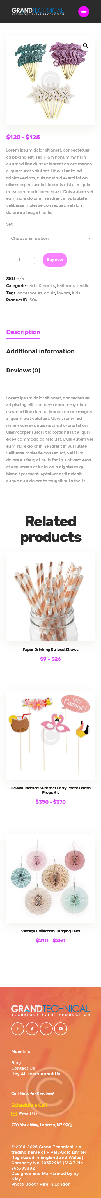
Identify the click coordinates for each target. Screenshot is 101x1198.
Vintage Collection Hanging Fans (50, 931)
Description (23, 332)
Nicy (16, 1178)
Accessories (29, 293)
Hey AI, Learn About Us (35, 1073)
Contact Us (23, 1068)
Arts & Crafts (42, 285)
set (9, 224)
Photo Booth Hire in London (41, 1184)
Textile (83, 285)
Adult (49, 293)
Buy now (55, 260)
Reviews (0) (23, 371)
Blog (16, 1062)
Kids (76, 293)
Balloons (66, 285)
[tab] (31, 338)
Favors (63, 293)
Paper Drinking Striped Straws (51, 650)
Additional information (40, 352)
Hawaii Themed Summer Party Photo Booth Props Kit (50, 790)
